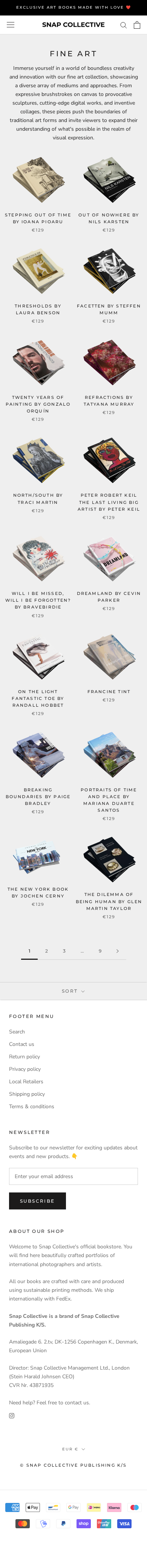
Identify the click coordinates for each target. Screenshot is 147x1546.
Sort (71, 991)
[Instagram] (11, 1415)
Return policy (24, 1056)
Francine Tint (109, 691)
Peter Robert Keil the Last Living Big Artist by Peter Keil (109, 502)
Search (17, 1031)
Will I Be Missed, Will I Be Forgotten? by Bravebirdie (38, 600)
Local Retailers (26, 1081)
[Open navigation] (10, 25)
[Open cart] (137, 25)
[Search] (123, 25)
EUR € (70, 1449)
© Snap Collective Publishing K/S (73, 1465)
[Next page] (117, 951)
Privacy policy (25, 1069)
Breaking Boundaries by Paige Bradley (38, 796)
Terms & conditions (31, 1106)
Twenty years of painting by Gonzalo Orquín (38, 404)
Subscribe (37, 1201)
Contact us (21, 1044)
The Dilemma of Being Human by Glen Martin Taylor (109, 901)
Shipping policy (27, 1094)
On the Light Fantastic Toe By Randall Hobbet (38, 698)
